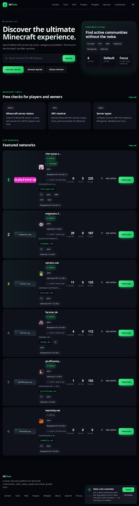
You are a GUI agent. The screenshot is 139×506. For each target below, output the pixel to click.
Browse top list (35, 69)
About (58, 495)
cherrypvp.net (53, 153)
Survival (90, 44)
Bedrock (104, 49)
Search (68, 58)
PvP (100, 44)
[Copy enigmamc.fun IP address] (41, 249)
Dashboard (120, 4)
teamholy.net (52, 410)
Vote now (126, 179)
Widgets (95, 4)
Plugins (83, 4)
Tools (65, 4)
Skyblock (117, 44)
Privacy (79, 495)
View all (132, 97)
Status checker (56, 69)
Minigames (92, 49)
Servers (55, 4)
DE (133, 4)
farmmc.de (51, 312)
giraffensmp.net (54, 361)
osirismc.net (52, 262)
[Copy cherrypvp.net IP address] (41, 194)
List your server (13, 69)
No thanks (128, 495)
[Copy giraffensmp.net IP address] (41, 396)
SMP (107, 44)
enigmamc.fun (53, 213)
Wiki (74, 4)
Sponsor (107, 4)
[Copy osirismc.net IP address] (41, 298)
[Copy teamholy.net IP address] (41, 446)
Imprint (68, 495)
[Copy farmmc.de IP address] (55, 342)
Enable (128, 489)
